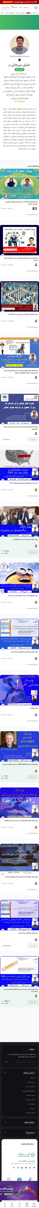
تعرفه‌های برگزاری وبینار (29, 1091)
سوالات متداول (31, 1095)
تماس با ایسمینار (30, 1113)
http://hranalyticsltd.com (19, 56)
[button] (26, 1205)
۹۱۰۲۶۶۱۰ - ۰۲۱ (23, 1161)
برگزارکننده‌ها (31, 1104)
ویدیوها (33, 1078)
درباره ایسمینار (31, 1082)
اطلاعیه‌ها (14, 7)
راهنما (20, 7)
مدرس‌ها (32, 1108)
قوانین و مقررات (30, 1100)
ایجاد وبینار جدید (30, 1087)
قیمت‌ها (26, 7)
